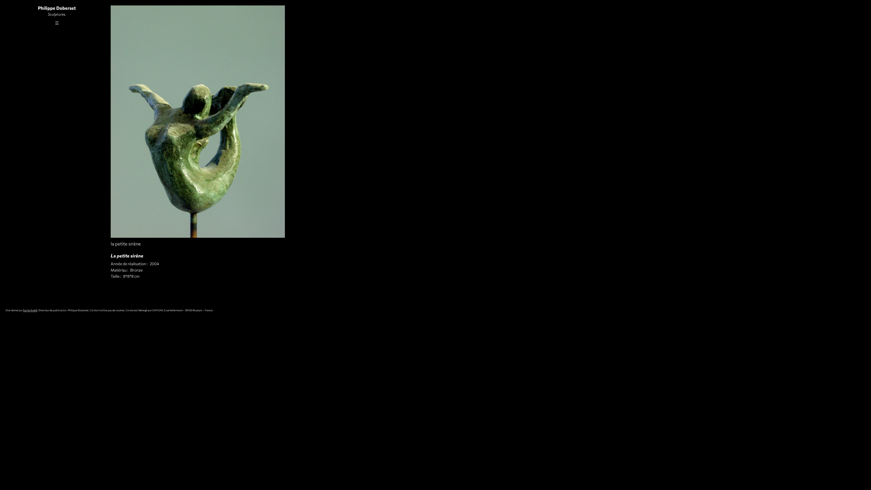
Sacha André (30, 310)
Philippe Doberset (57, 8)
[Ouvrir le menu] (57, 23)
